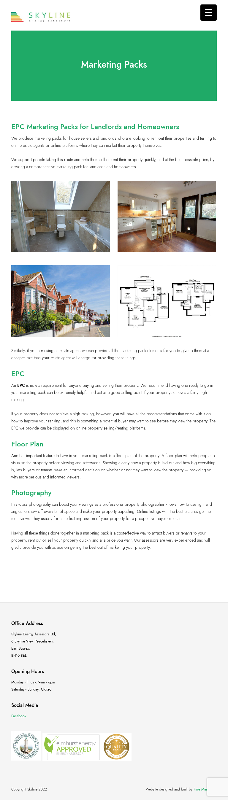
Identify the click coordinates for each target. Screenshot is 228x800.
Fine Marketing (205, 789)
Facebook (18, 716)
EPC (21, 385)
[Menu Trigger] (208, 12)
